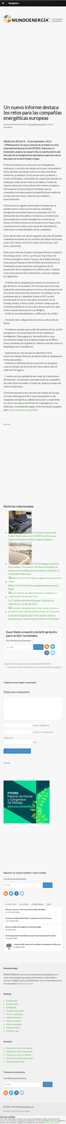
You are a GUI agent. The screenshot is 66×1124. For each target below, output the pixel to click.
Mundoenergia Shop (15, 1061)
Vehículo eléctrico (14, 1017)
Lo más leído (10, 904)
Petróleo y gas (12, 1031)
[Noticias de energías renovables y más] (33, 21)
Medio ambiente (13, 1021)
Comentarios (37, 904)
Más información (25, 983)
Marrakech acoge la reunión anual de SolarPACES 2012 (27, 664)
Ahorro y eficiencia (14, 1014)
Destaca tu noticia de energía (19, 1048)
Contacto (14, 1111)
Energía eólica (12, 1004)
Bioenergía (11, 1007)
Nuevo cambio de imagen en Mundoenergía (23, 927)
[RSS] (47, 646)
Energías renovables (15, 1011)
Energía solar (12, 1000)
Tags (49, 904)
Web (35, 742)
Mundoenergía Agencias (17, 124)
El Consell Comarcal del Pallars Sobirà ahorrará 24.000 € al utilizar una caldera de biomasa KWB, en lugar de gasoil (32, 536)
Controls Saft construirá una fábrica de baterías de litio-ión (37, 944)
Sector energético (14, 1024)
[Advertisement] (33, 60)
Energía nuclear (13, 1027)
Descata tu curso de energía (18, 1055)
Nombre (41, 725)
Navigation (14, 3)
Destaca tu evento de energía (19, 1051)
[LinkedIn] (52, 653)
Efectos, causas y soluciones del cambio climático (25, 909)
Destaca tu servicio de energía (19, 1058)
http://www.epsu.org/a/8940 (23, 409)
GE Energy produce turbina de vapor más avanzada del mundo (30, 935)
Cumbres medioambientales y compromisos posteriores (28, 918)
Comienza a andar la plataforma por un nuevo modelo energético (34, 667)
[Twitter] (52, 646)
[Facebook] (47, 653)
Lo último (23, 904)
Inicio (5, 1111)
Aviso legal (24, 1111)
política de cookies (52, 1122)
